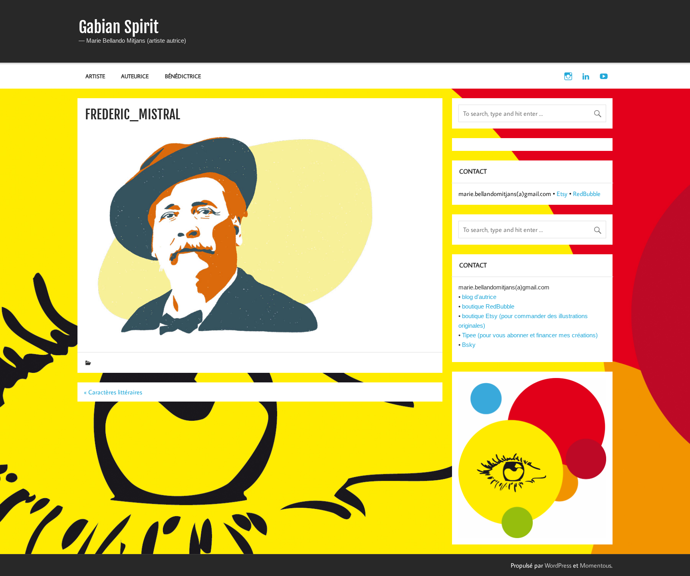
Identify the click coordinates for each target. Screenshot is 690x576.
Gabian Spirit (119, 27)
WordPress (558, 565)
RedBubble (587, 194)
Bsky (469, 344)
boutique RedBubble (488, 306)
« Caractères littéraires (113, 392)
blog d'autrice (479, 296)
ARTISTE (95, 76)
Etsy (562, 194)
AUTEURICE (135, 76)
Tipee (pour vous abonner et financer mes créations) (530, 335)
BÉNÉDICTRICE (183, 76)
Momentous (595, 565)
